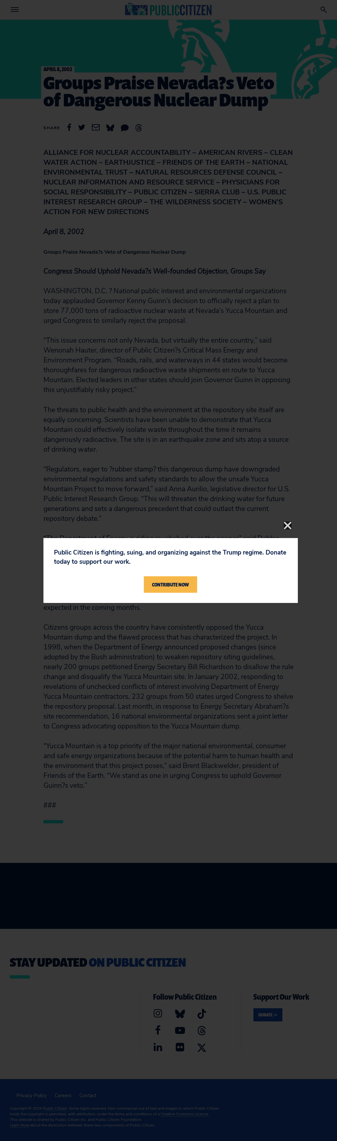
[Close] (288, 525)
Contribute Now (170, 584)
